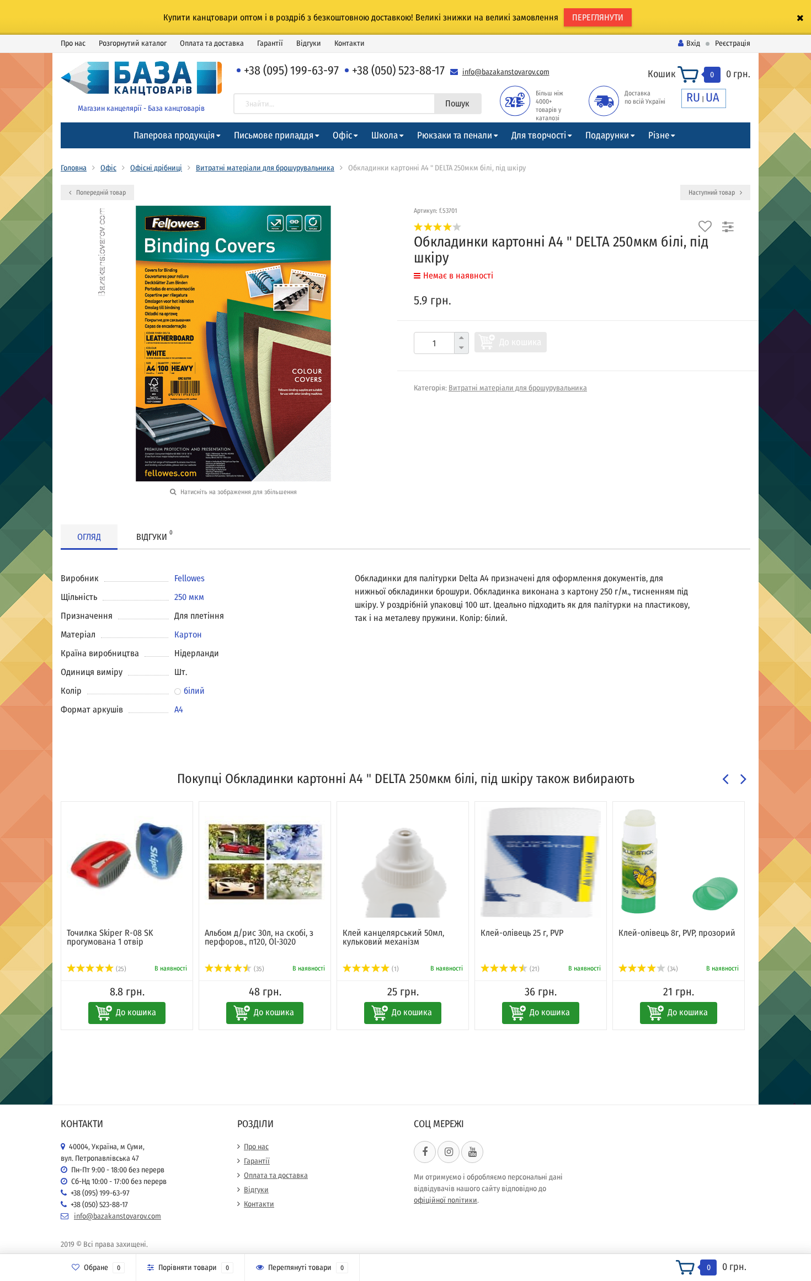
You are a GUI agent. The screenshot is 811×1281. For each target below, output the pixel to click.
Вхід (693, 43)
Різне (658, 135)
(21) (534, 969)
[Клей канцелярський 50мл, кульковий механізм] (403, 862)
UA (712, 97)
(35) (258, 969)
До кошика (520, 342)
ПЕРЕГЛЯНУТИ (597, 17)
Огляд (89, 537)
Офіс (342, 135)
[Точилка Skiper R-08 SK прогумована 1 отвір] (127, 862)
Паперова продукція (174, 135)
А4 (178, 709)
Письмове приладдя (273, 135)
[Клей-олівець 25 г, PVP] (541, 862)
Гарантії (270, 43)
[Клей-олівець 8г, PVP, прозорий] (678, 862)
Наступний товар (713, 192)
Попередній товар (100, 192)
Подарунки (607, 135)
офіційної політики (445, 1200)
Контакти (349, 43)
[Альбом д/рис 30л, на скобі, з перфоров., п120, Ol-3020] (265, 862)
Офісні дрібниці (156, 168)
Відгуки (308, 43)
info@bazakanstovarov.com (505, 72)
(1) (394, 969)
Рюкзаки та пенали (454, 135)
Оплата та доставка (212, 43)
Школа (384, 135)
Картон (188, 634)
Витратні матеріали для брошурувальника (265, 168)
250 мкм (189, 597)
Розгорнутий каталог (133, 43)
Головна (74, 168)
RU (693, 97)
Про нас (73, 43)
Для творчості (538, 135)
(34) (672, 969)
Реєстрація (732, 43)
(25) (120, 969)
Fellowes (189, 578)
